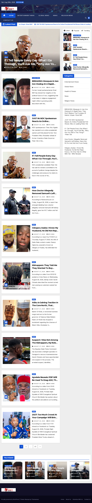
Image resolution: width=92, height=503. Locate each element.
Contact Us (8, 20)
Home (11, 15)
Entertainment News (25, 15)
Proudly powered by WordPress (10, 499)
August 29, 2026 (12, 67)
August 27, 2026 (39, 234)
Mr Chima (23, 67)
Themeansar (35, 499)
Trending (86, 30)
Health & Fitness (70, 91)
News (55, 15)
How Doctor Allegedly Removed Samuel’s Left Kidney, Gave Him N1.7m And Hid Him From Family (30, 64)
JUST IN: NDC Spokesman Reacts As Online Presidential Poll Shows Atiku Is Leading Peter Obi (76, 122)
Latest (68, 30)
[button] (85, 18)
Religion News (67, 15)
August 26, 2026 (39, 383)
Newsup (27, 499)
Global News (43, 15)
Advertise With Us (78, 499)
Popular (76, 30)
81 (35, 447)
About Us (68, 499)
